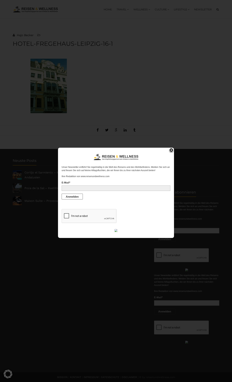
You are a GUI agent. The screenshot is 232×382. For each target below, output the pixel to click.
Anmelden (72, 196)
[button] (8, 374)
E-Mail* (66, 182)
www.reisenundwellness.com (95, 176)
